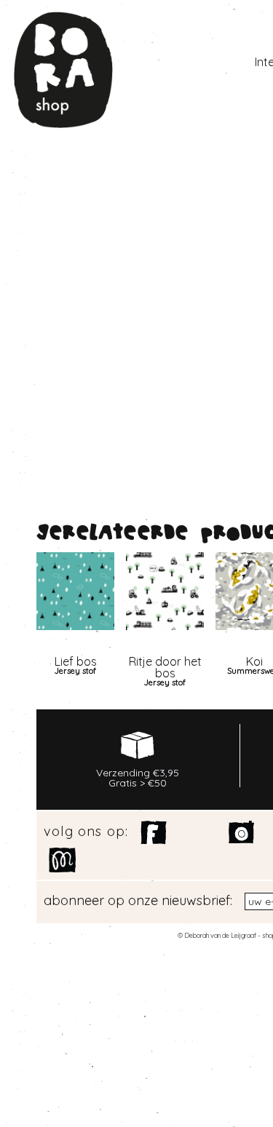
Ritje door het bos (165, 667)
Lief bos (76, 661)
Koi (254, 661)
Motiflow (62, 860)
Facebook (154, 833)
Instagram (242, 833)
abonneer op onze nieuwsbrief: (138, 901)
